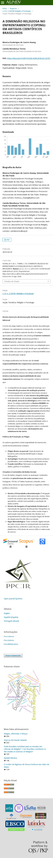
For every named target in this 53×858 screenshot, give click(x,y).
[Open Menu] (2, 2)
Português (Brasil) (11, 621)
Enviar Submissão (13, 655)
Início (5, 8)
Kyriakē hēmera (10, 758)
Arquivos (13, 8)
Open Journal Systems (13, 598)
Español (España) (11, 617)
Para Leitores (9, 636)
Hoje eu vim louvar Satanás (15, 740)
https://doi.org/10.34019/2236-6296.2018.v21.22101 (28, 58)
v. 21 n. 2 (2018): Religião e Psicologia (17, 11)
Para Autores (9, 640)
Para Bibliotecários (11, 644)
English (7, 613)
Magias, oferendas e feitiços (16, 733)
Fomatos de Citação (11, 281)
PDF (8, 240)
